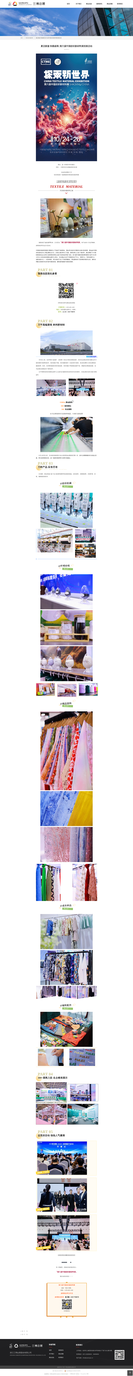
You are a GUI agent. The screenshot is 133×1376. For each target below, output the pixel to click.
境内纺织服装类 (29, 38)
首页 (22, 38)
